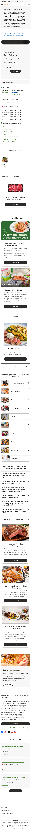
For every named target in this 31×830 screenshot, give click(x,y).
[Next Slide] (29, 194)
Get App (20, 644)
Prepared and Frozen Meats (11, 137)
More (25, 42)
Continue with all (25, 828)
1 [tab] (10, 211)
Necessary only (17, 828)
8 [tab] (20, 211)
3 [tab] (13, 211)
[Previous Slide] (2, 194)
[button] (25, 4)
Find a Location (17, 791)
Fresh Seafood (17, 391)
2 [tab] (11, 211)
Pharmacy (14, 1)
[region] (15, 825)
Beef (4, 126)
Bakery (17, 442)
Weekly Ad (5, 754)
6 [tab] (17, 211)
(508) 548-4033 (5, 92)
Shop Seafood (19, 600)
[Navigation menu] (2, 4)
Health (8, 1)
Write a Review (16, 94)
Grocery (4, 1)
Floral (17, 433)
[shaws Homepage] (6, 4)
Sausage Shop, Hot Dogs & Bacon (12, 142)
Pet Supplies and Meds (18, 383)
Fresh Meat (17, 400)
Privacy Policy (7, 826)
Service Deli (17, 450)
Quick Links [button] (4, 807)
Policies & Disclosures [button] (7, 813)
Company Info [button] (5, 810)
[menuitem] (7, 42)
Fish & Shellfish (7, 131)
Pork (4, 134)
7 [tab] (19, 211)
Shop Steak (19, 560)
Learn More (19, 306)
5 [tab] (16, 211)
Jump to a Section (7, 82)
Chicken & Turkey (8, 129)
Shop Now (15, 71)
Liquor (17, 416)
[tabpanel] (15, 193)
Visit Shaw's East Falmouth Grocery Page (15, 728)
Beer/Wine (17, 425)
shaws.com (21, 723)
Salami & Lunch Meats (9, 139)
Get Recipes (19, 359)
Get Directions (8, 67)
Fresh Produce (17, 408)
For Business (20, 1)
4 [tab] (14, 211)
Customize (24, 825)
